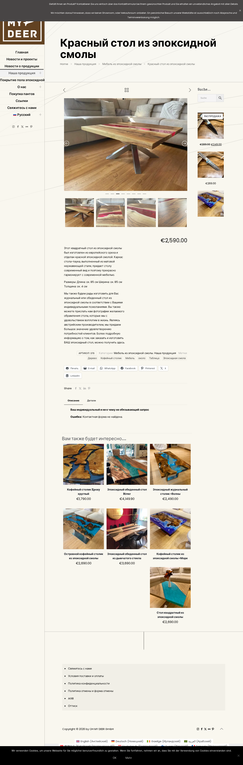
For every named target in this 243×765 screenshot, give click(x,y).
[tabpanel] (125, 144)
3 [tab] (118, 195)
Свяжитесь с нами (80, 668)
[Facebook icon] (18, 126)
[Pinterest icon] (31, 126)
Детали (91, 400)
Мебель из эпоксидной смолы (121, 64)
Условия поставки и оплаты (86, 676)
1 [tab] (107, 195)
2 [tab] (112, 195)
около (141, 358)
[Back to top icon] (221, 729)
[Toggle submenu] (40, 73)
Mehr (128, 757)
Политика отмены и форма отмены (90, 691)
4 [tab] (123, 195)
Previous (64, 211)
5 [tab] (128, 195)
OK (115, 757)
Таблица (154, 358)
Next (186, 211)
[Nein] (238, 755)
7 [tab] (139, 195)
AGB (71, 698)
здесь (120, 342)
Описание (73, 400)
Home (64, 64)
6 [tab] (134, 195)
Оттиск (72, 706)
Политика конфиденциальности (89, 683)
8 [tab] (144, 195)
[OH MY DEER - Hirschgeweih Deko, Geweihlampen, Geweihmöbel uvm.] (22, 23)
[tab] (73, 401)
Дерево (92, 358)
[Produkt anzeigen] (99, 449)
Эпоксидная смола (174, 358)
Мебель (129, 358)
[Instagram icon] (13, 126)
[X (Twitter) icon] (22, 126)
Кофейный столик (111, 358)
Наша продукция (85, 64)
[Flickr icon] (26, 126)
